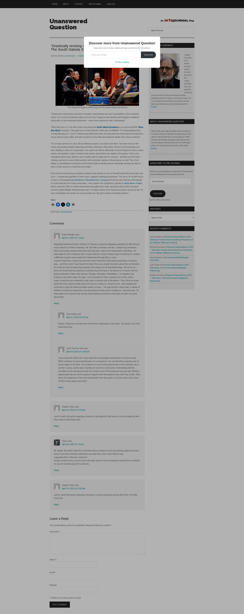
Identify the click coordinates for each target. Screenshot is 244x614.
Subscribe (148, 55)
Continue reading (122, 62)
